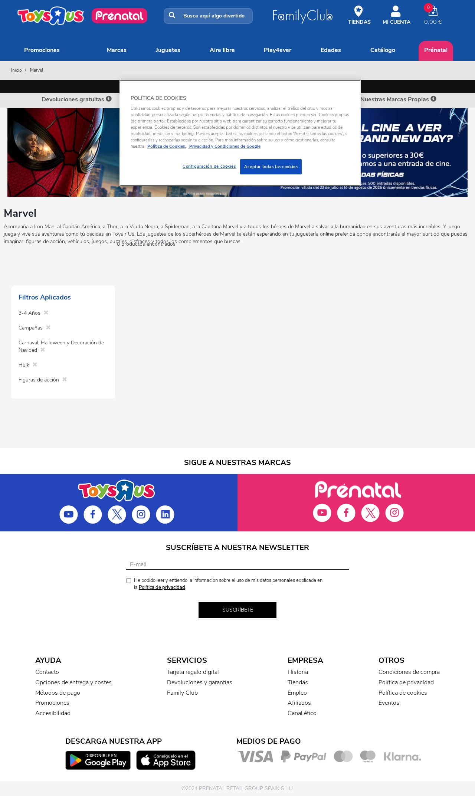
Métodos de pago (57, 693)
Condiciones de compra (409, 672)
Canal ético (302, 713)
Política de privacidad (162, 587)
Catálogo (382, 50)
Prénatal (436, 50)
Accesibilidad (53, 713)
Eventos (389, 703)
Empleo (297, 693)
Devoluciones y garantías (199, 682)
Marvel (36, 70)
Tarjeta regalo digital (193, 672)
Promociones (42, 50)
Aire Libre (222, 50)
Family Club (182, 693)
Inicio (16, 70)
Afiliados (299, 703)
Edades (331, 50)
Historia (298, 672)
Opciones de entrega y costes (73, 682)
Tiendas (298, 682)
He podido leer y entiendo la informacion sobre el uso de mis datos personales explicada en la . (228, 584)
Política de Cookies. (166, 146)
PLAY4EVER (277, 50)
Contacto (47, 672)
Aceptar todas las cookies (271, 167)
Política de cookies (403, 693)
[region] (240, 133)
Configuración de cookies (209, 166)
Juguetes (168, 50)
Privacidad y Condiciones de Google (224, 146)
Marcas (117, 50)
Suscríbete (237, 609)
